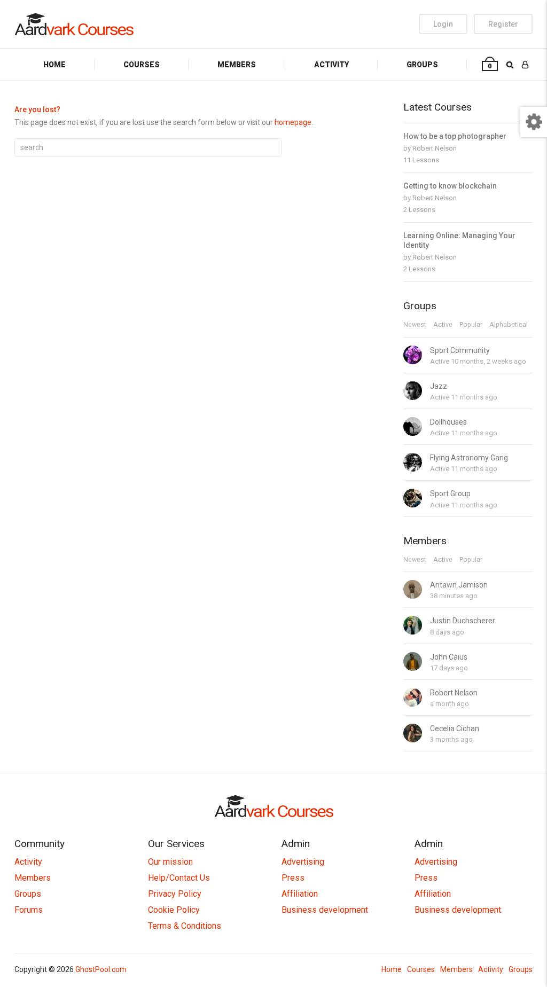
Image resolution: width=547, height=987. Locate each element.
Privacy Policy (174, 894)
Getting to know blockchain (450, 186)
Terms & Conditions (184, 926)
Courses (141, 64)
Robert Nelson (434, 148)
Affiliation (300, 894)
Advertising (303, 862)
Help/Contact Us (179, 878)
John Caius (448, 657)
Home (54, 64)
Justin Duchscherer (462, 620)
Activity (331, 64)
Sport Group (450, 493)
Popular (470, 325)
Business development (325, 910)
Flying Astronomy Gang (469, 457)
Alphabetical (508, 325)
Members (236, 64)
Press (293, 878)
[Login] (525, 64)
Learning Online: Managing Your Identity (459, 240)
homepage (293, 122)
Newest (414, 325)
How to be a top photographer (454, 136)
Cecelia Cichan (454, 728)
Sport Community (460, 350)
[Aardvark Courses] (74, 24)
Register (503, 24)
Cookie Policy (174, 910)
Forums (28, 910)
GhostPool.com (101, 969)
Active (442, 325)
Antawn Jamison (459, 585)
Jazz (438, 386)
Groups (422, 64)
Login (443, 24)
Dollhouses (448, 422)
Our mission (170, 862)
